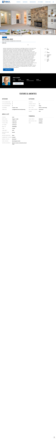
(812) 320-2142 (21, 80)
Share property (8, 69)
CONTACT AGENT (18, 83)
